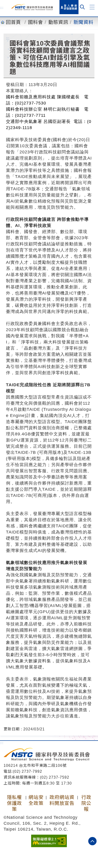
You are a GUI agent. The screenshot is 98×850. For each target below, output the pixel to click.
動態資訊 (58, 22)
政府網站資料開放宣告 (61, 800)
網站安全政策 (36, 800)
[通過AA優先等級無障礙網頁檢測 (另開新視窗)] (49, 840)
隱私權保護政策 (14, 803)
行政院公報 (86, 803)
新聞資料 (83, 22)
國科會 (35, 22)
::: (2, 7)
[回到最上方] (92, 841)
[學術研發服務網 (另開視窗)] (68, 7)
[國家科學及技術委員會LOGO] (32, 7)
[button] (92, 7)
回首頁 (13, 22)
